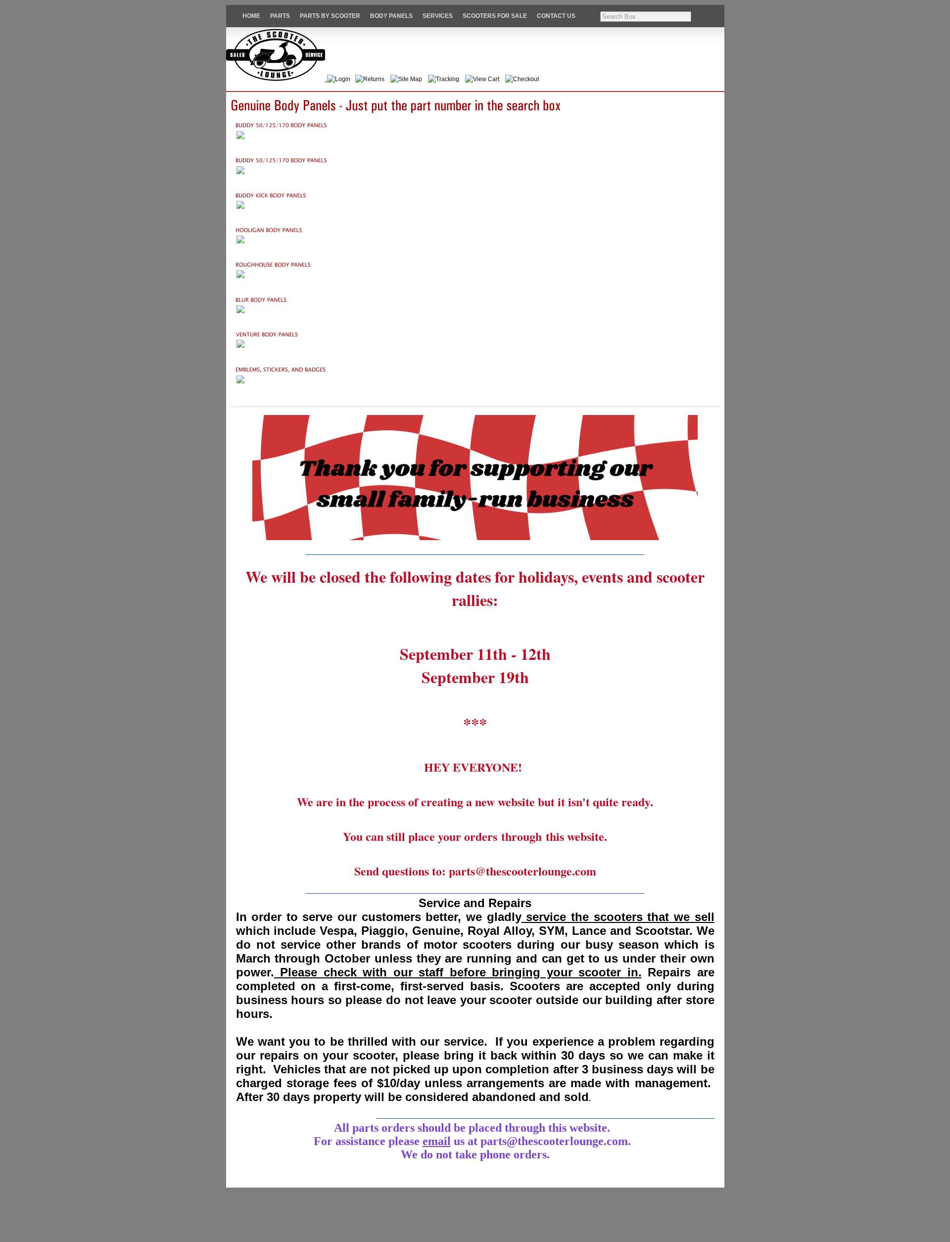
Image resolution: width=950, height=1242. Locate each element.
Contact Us (556, 15)
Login (344, 79)
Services (438, 15)
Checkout (526, 79)
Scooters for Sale (495, 15)
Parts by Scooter (330, 15)
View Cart (486, 79)
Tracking (447, 79)
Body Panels (391, 15)
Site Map (410, 79)
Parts (280, 15)
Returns (373, 79)
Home (251, 15)
